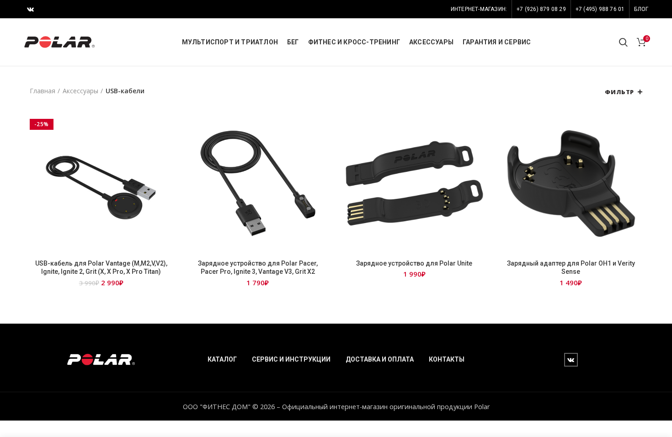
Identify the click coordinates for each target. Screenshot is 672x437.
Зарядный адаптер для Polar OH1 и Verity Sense (571, 267)
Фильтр (619, 92)
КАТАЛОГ (222, 359)
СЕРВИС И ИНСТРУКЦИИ (291, 359)
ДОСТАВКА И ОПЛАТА (380, 359)
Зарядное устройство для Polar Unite (414, 263)
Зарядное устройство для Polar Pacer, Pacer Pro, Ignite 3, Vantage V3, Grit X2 (258, 267)
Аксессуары (80, 90)
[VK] (30, 9)
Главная (42, 90)
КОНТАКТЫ (446, 359)
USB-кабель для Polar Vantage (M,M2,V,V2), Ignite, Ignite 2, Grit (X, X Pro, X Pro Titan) (101, 267)
